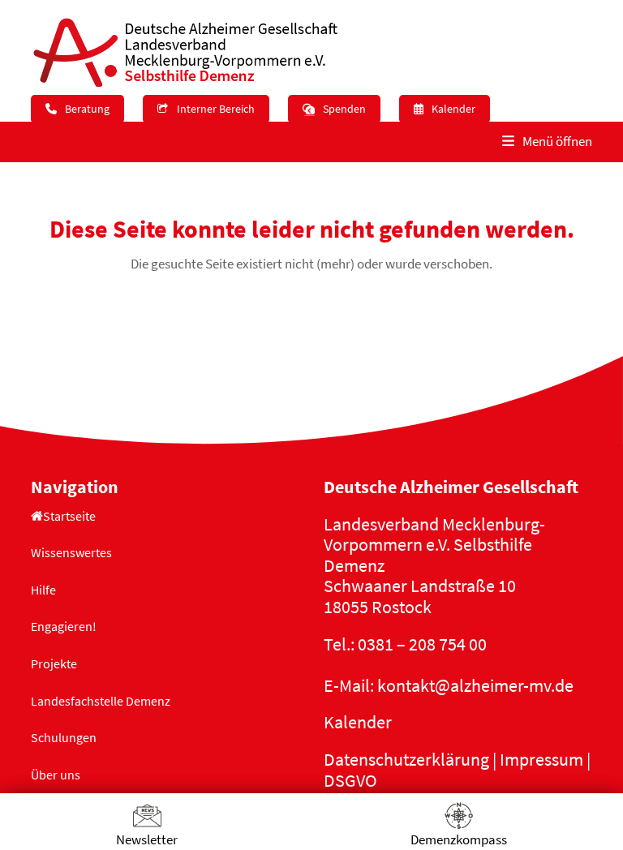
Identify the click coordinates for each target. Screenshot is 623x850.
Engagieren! (64, 626)
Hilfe (43, 590)
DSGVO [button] (350, 780)
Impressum (541, 759)
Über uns (55, 774)
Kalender (358, 721)
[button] (547, 141)
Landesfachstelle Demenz (100, 701)
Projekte (54, 663)
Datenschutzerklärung (406, 759)
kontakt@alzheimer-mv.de (475, 685)
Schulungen (64, 737)
